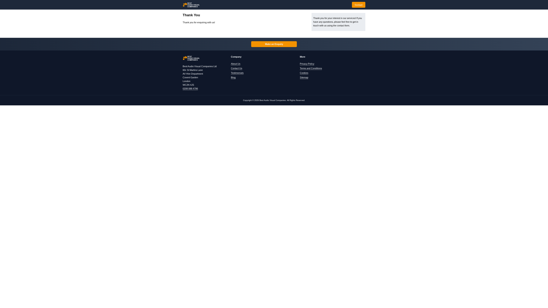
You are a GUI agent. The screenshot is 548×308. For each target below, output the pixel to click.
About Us (235, 64)
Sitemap (304, 77)
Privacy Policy (307, 64)
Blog (233, 77)
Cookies (304, 73)
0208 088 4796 (190, 88)
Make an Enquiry (274, 44)
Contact (358, 5)
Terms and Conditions (311, 68)
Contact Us (236, 68)
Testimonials (237, 73)
